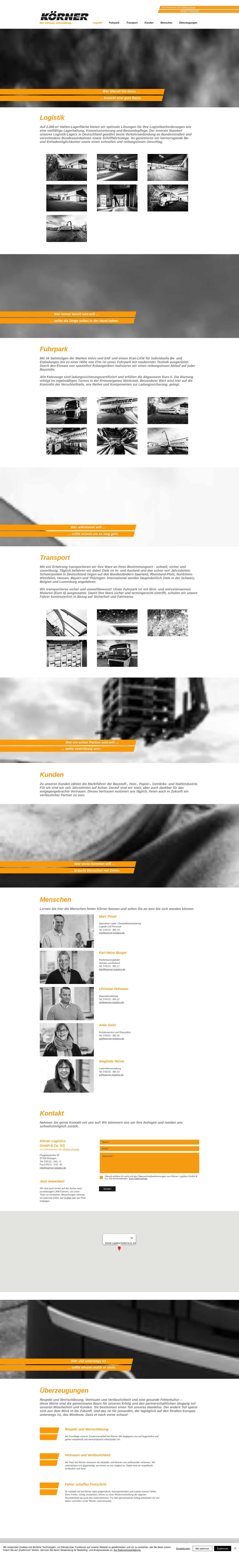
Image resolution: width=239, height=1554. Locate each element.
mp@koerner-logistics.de (112, 933)
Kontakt (183, 11)
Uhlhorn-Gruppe (188, 7)
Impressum (194, 11)
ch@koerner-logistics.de (111, 1002)
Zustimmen (222, 1548)
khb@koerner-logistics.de (112, 969)
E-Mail (67, 1198)
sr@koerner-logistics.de (111, 1074)
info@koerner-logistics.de (53, 1168)
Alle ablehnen (202, 1548)
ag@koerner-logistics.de (111, 1038)
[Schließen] (235, 1548)
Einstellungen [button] (183, 1548)
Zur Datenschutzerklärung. (127, 1550)
